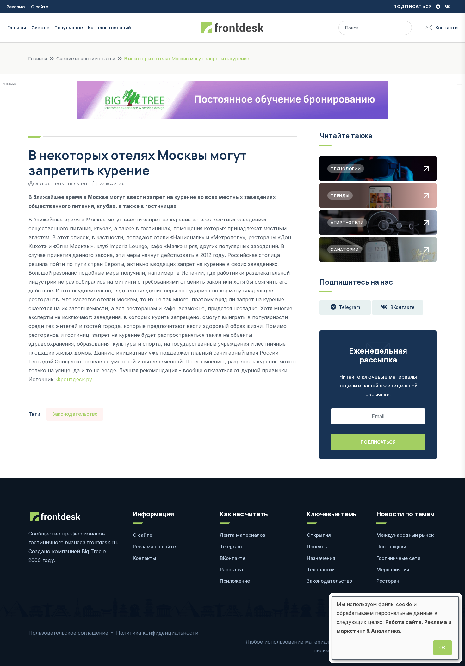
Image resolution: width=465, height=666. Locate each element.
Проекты (317, 546)
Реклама (15, 7)
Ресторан (387, 581)
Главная (16, 27)
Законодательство (74, 414)
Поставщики (391, 546)
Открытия (319, 535)
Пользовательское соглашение (68, 633)
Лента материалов (242, 535)
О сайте (39, 7)
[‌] (438, 6)
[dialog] (395, 628)
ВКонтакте (402, 307)
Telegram (349, 307)
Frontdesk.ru (69, 183)
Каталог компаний (109, 27)
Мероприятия (392, 570)
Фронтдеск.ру (74, 379)
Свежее (40, 27)
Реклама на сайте (154, 546)
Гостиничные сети (398, 558)
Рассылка (231, 570)
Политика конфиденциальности (157, 633)
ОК (442, 647)
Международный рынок (405, 535)
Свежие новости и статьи (85, 58)
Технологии (321, 570)
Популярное (68, 27)
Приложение (235, 581)
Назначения (321, 558)
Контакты (447, 27)
